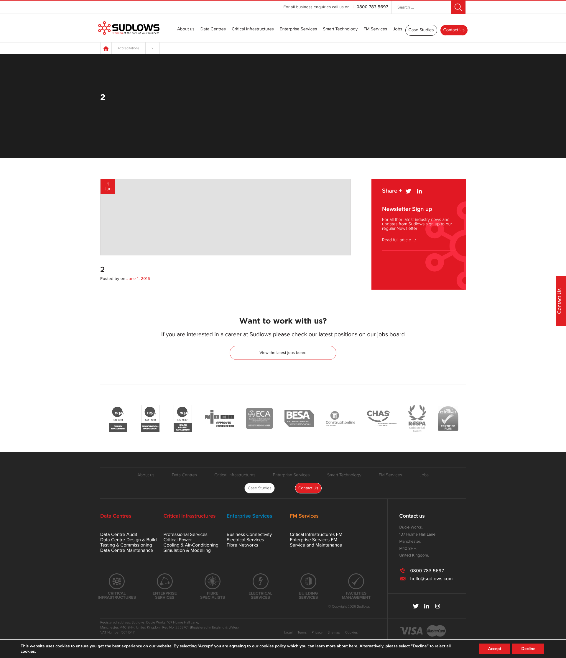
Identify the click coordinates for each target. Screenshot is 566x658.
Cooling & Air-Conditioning (190, 545)
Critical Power (177, 539)
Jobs (397, 29)
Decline (528, 649)
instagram (437, 606)
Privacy (317, 633)
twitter (415, 606)
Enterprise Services (298, 29)
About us (186, 29)
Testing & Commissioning (126, 545)
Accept (494, 649)
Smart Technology (340, 29)
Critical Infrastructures (253, 29)
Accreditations (128, 48)
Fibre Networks (242, 545)
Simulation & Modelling (187, 550)
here (353, 646)
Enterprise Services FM (313, 539)
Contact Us (454, 30)
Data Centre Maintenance (126, 550)
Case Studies (421, 30)
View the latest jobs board (283, 352)
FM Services (375, 29)
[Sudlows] (128, 28)
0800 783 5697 (372, 7)
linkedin (426, 606)
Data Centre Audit (118, 534)
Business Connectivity (249, 534)
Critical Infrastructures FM (316, 534)
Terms (302, 633)
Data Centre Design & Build (128, 539)
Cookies (351, 633)
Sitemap (334, 633)
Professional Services (185, 534)
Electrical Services (245, 539)
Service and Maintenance (316, 545)
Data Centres (213, 29)
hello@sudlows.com (431, 579)
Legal (288, 633)
